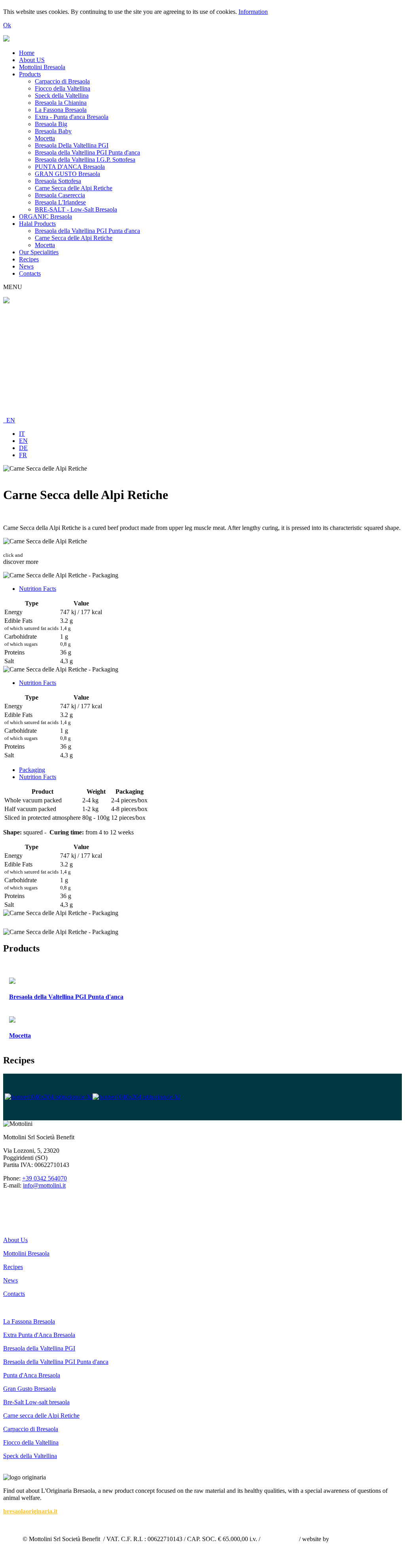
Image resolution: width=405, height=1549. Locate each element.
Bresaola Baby (53, 131)
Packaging (32, 769)
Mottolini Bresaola (42, 67)
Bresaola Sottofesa (58, 181)
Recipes (29, 259)
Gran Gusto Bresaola (29, 1388)
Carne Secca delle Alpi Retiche (73, 188)
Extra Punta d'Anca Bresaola (39, 1334)
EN (9, 420)
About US (32, 60)
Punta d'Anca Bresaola (31, 1375)
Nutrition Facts (37, 588)
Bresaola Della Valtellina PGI (71, 145)
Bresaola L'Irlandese (60, 202)
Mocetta (45, 138)
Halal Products (37, 223)
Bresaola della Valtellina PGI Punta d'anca (87, 152)
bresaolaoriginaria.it (30, 1511)
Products (30, 74)
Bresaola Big (51, 124)
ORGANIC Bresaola (45, 216)
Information (253, 11)
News (26, 266)
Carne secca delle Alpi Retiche (41, 1415)
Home (26, 52)
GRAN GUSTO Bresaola (67, 173)
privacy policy (279, 1539)
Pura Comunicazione (357, 1539)
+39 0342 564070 (44, 1178)
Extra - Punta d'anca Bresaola (71, 116)
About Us (15, 1240)
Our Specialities (39, 252)
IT (22, 433)
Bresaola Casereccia (60, 195)
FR (23, 455)
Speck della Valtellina (62, 95)
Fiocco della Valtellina (62, 88)
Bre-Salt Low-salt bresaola (36, 1402)
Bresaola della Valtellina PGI (39, 1348)
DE (23, 447)
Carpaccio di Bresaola (62, 81)
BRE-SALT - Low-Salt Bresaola (76, 209)
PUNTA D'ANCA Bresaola (70, 166)
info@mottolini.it (44, 1185)
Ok (7, 25)
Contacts (30, 273)
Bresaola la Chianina (61, 102)
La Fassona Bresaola (61, 109)
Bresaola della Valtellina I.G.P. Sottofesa (85, 159)
